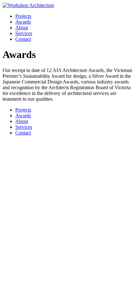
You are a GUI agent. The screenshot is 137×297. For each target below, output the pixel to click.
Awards (23, 22)
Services (23, 33)
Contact (23, 39)
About (21, 27)
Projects (23, 16)
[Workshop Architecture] (28, 5)
